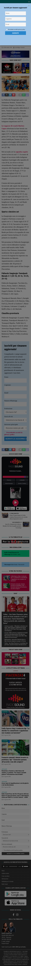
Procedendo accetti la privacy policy (16, 29)
